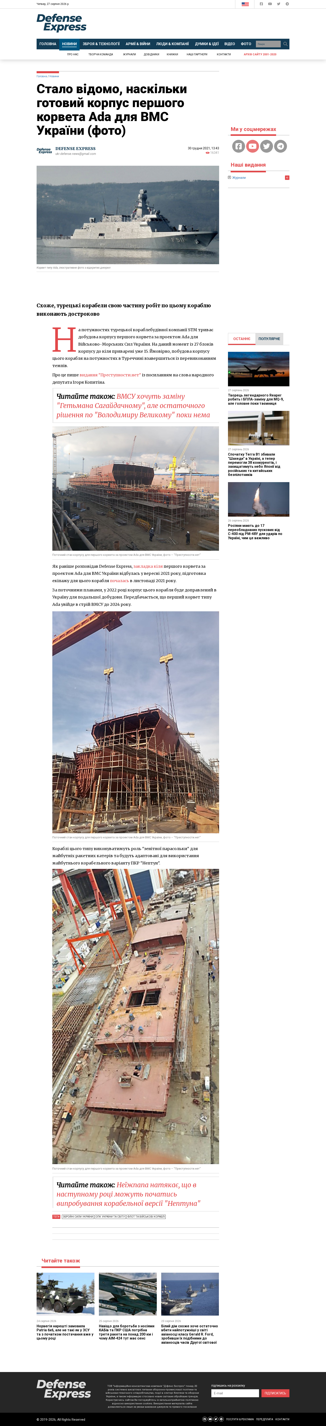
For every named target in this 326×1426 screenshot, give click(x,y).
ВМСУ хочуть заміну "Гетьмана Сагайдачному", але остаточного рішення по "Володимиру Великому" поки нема (133, 405)
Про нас (73, 54)
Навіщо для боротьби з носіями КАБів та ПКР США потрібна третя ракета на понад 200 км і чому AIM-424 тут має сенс (126, 1332)
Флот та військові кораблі (146, 1216)
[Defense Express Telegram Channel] (287, 5)
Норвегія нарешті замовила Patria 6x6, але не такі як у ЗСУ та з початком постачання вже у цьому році (65, 1332)
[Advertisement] (199, 24)
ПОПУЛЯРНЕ (269, 339)
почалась (119, 580)
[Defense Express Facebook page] (261, 5)
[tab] (242, 339)
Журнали (129, 54)
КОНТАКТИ (282, 1419)
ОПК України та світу (110, 1216)
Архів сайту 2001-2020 (260, 54)
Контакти (224, 54)
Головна (42, 76)
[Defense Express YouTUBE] (270, 5)
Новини (54, 76)
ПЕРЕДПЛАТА (264, 1419)
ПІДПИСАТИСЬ (275, 1393)
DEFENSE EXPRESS (75, 148)
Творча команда (100, 54)
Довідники (151, 54)
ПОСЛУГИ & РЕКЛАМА (240, 1419)
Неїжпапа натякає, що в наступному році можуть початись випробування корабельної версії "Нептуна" (128, 1194)
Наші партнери (197, 54)
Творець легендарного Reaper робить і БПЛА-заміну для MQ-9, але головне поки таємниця (256, 399)
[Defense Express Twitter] (279, 5)
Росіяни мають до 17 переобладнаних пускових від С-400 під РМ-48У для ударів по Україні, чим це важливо (255, 531)
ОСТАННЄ (241, 339)
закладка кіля (148, 566)
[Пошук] (285, 44)
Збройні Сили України (78, 1216)
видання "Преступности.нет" (110, 374)
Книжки (172, 54)
